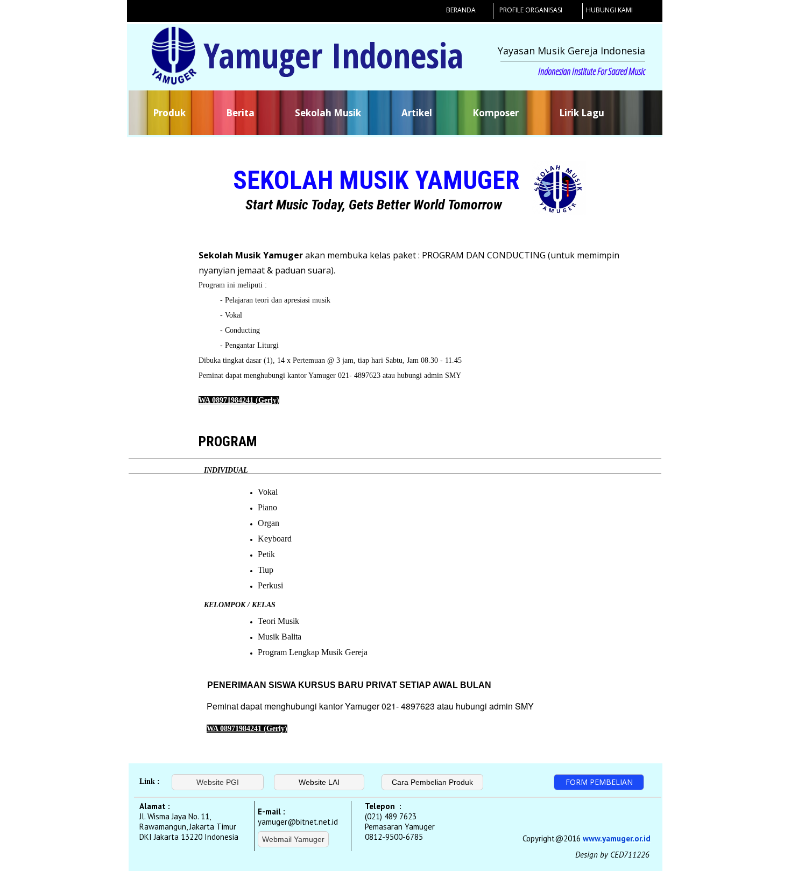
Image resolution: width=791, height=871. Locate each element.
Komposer (495, 113)
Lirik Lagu (581, 113)
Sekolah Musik (328, 113)
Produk (169, 113)
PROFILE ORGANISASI (530, 10)
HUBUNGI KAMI (609, 10)
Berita (240, 113)
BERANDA (461, 10)
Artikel (416, 113)
